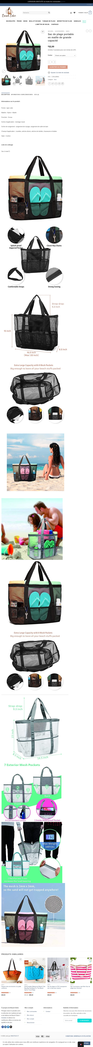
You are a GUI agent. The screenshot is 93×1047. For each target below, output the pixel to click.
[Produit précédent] (90, 31)
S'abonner (84, 1020)
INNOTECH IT (15, 1036)
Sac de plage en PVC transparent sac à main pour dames (57, 987)
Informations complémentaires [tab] (22, 94)
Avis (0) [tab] (36, 94)
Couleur (50, 55)
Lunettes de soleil (42, 24)
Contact (48, 1011)
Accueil (50, 31)
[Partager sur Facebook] (49, 83)
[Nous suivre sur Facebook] (87, 4)
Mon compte (30, 1019)
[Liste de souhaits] (74, 13)
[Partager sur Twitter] (52, 83)
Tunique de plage (48, 21)
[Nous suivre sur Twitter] (8, 1027)
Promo (19, 21)
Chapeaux (54, 24)
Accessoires (59, 31)
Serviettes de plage (64, 21)
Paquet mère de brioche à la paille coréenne (11, 987)
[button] (71, 13)
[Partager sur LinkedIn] (62, 83)
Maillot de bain (35, 21)
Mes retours (30, 1015)
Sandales (77, 21)
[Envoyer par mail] (56, 83)
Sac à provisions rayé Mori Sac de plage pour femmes (80, 987)
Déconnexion (30, 1022)
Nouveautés (10, 21)
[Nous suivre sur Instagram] (89, 4)
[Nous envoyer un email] (90, 4)
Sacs (84, 21)
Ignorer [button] (63, 1)
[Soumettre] (49, 12)
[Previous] (4, 51)
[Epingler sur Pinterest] (59, 83)
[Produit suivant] (87, 31)
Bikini (25, 21)
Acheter (3, 1018)
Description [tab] (5, 94)
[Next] (42, 51)
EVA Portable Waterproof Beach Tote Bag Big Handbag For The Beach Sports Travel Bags (34, 988)
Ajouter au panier (58, 67)
